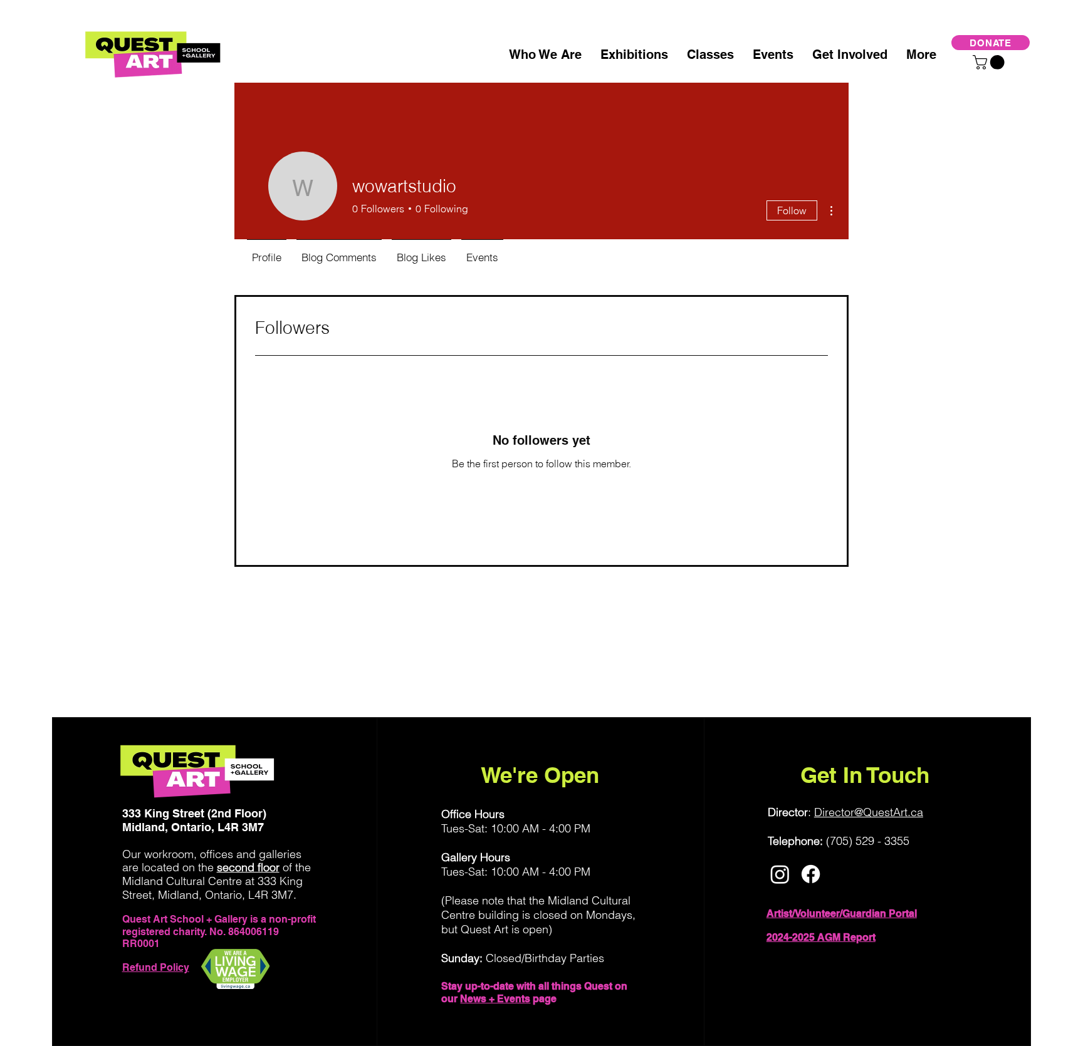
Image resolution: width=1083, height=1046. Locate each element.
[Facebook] (810, 874)
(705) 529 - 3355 (867, 841)
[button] (990, 62)
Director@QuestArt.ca (868, 812)
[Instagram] (780, 874)
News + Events (495, 999)
